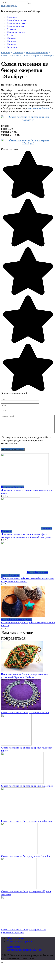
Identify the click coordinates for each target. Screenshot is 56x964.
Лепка (10, 35)
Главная (5, 52)
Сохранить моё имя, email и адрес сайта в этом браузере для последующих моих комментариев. (26, 440)
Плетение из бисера (37, 52)
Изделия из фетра (16, 32)
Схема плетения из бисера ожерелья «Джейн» (26, 821)
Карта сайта (13, 946)
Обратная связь (15, 938)
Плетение (12, 41)
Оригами (11, 38)
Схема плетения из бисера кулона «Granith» (25, 856)
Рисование (12, 47)
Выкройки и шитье (16, 20)
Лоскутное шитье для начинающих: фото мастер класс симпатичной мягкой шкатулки (26, 536)
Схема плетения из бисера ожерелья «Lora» (25, 712)
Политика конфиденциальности (24, 949)
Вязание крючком (16, 23)
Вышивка (12, 17)
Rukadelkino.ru (9, 5)
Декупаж (11, 29)
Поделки (11, 44)
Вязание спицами (16, 26)
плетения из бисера (38, 108)
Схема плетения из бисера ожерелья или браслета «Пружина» (23, 931)
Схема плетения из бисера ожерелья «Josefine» (27, 785)
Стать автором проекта (19, 941)
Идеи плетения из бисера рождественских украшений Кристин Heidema (24, 676)
